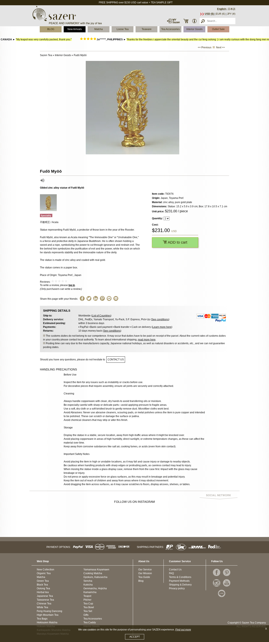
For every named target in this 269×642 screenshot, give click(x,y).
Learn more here (161, 327)
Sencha (87, 580)
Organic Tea (44, 573)
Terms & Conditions (180, 577)
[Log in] (173, 21)
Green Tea (43, 580)
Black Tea (42, 584)
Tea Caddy (89, 622)
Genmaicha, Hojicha (95, 588)
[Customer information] (194, 21)
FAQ (171, 573)
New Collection (45, 569)
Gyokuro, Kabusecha (95, 577)
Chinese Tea (44, 603)
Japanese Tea (45, 596)
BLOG (50, 29)
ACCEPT (134, 636)
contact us (116, 359)
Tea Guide (144, 577)
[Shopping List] (186, 21)
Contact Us (175, 569)
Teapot (87, 596)
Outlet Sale (218, 29)
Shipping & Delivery (180, 584)
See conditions (160, 319)
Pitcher (87, 599)
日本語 (231, 9)
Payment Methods (179, 580)
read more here (147, 339)
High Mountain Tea (47, 614)
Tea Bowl (88, 607)
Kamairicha (89, 592)
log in (72, 285)
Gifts (85, 614)
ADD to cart (177, 242)
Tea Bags (42, 618)
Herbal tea (43, 592)
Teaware (147, 29)
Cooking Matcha (92, 573)
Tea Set (87, 611)
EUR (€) (220, 13)
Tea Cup (88, 603)
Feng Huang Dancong (49, 611)
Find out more (183, 629)
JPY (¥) (231, 13)
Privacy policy (177, 588)
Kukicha (88, 584)
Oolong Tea (43, 588)
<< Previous (204, 47)
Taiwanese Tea (45, 599)
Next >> (220, 47)
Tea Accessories (170, 29)
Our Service (145, 569)
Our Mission (145, 573)
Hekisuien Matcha (47, 622)
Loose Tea (123, 29)
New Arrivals (74, 29)
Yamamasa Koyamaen (96, 569)
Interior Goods (194, 29)
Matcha (98, 29)
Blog (141, 580)
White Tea (42, 607)
